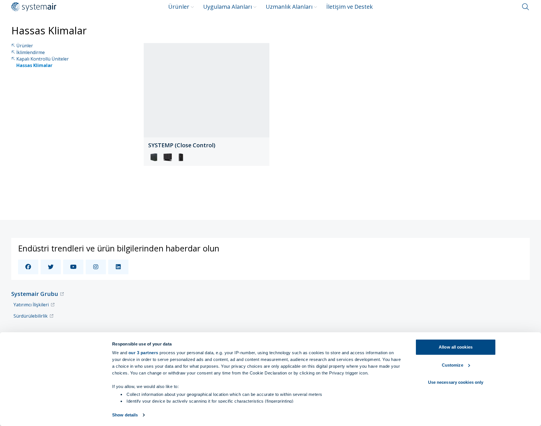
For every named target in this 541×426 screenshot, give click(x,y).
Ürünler (178, 6)
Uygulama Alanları (227, 6)
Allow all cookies (456, 347)
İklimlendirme (30, 52)
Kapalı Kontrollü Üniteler (42, 59)
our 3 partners (143, 352)
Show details (125, 414)
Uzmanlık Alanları (289, 6)
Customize (452, 365)
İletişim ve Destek (349, 6)
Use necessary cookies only (456, 382)
